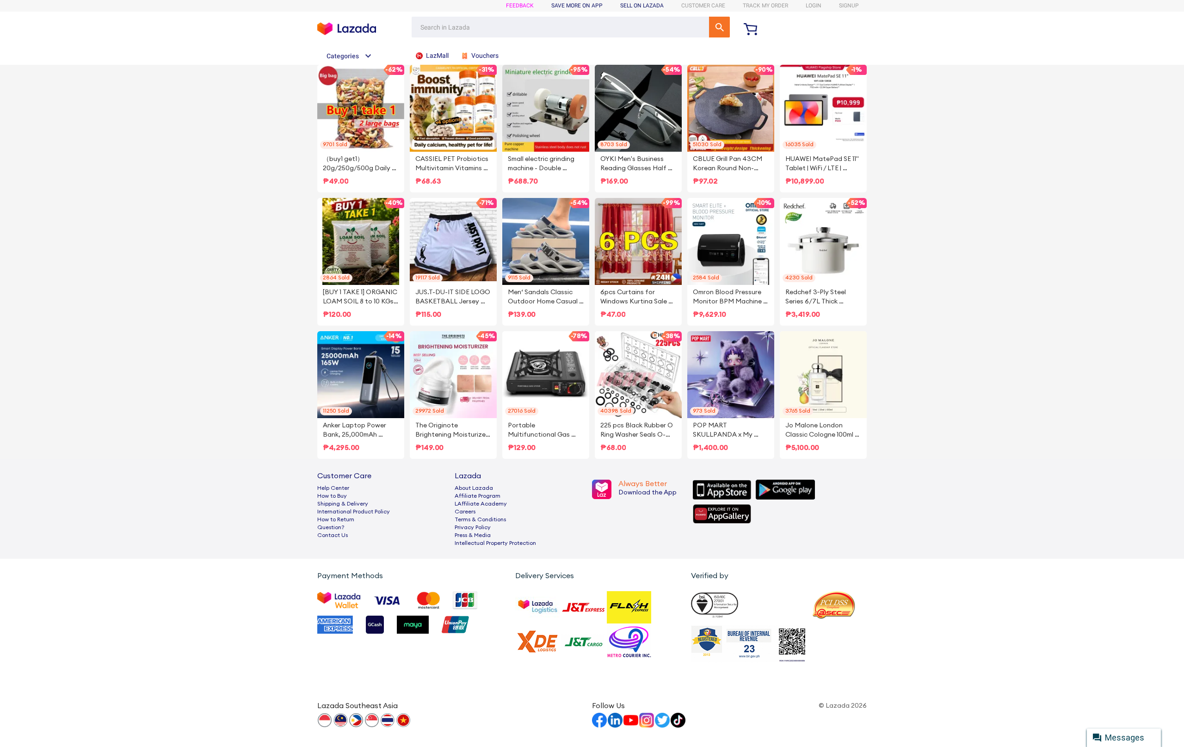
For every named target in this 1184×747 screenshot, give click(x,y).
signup (849, 5)
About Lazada (474, 488)
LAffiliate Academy (481, 503)
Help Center (333, 488)
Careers (465, 511)
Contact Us (332, 535)
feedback (520, 5)
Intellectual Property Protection (495, 543)
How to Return (335, 519)
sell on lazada (642, 5)
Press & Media (473, 535)
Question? (331, 527)
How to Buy (332, 496)
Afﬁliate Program (477, 496)
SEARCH (719, 27)
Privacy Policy (473, 527)
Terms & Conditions (480, 519)
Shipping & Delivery (342, 503)
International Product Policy (353, 511)
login (813, 5)
